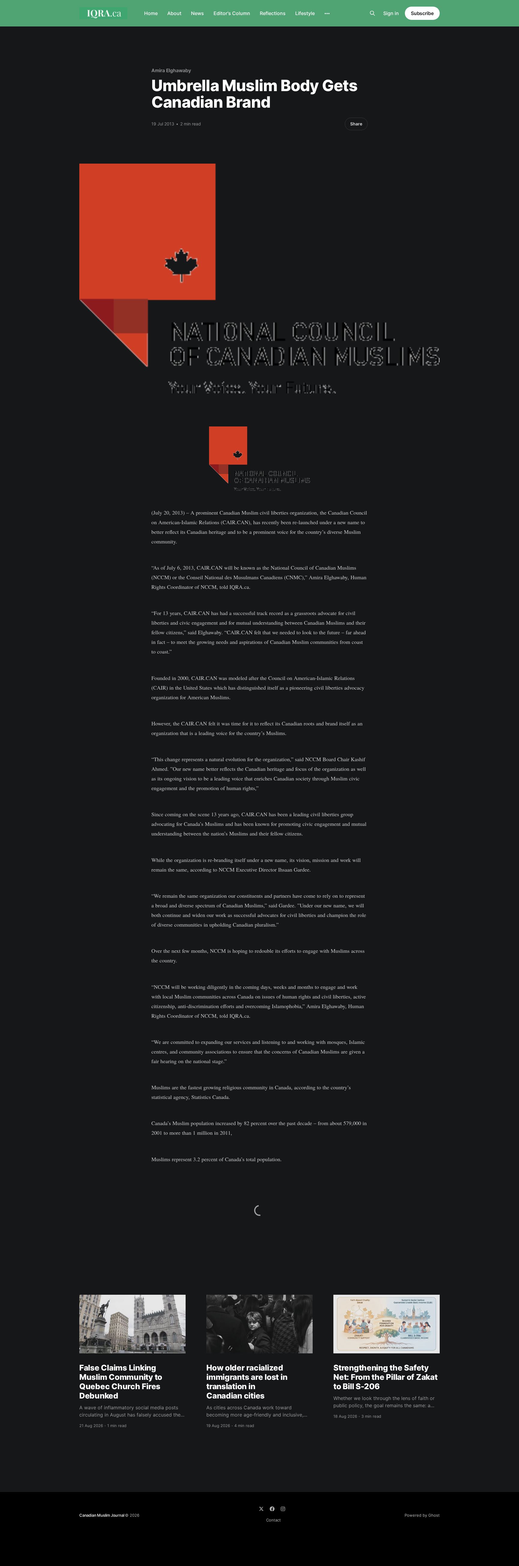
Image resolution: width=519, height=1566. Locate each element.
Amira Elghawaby (171, 70)
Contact (273, 1520)
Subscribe (422, 13)
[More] (327, 13)
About (174, 13)
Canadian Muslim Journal (102, 1515)
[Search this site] (372, 13)
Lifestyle (305, 13)
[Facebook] (272, 1508)
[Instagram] (283, 1508)
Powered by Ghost (422, 1515)
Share (356, 123)
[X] (261, 1508)
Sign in (391, 13)
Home (151, 13)
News (197, 13)
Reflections (273, 13)
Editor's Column (232, 13)
